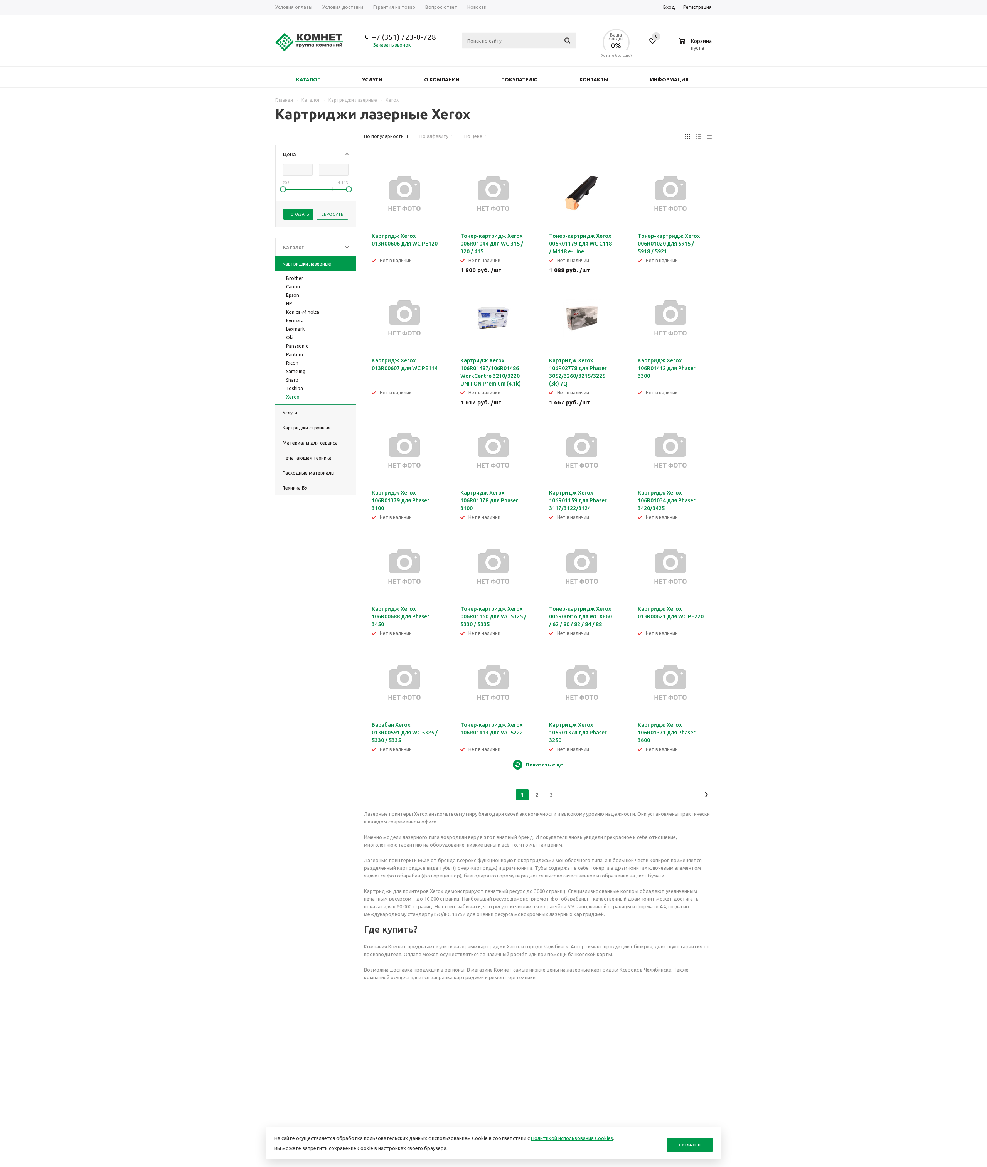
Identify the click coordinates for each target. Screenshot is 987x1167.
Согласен (690, 1145)
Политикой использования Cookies (572, 1138)
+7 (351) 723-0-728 (404, 37)
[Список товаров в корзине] (696, 46)
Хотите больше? (616, 55)
